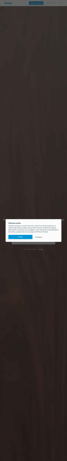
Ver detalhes (38, 237)
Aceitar (20, 237)
